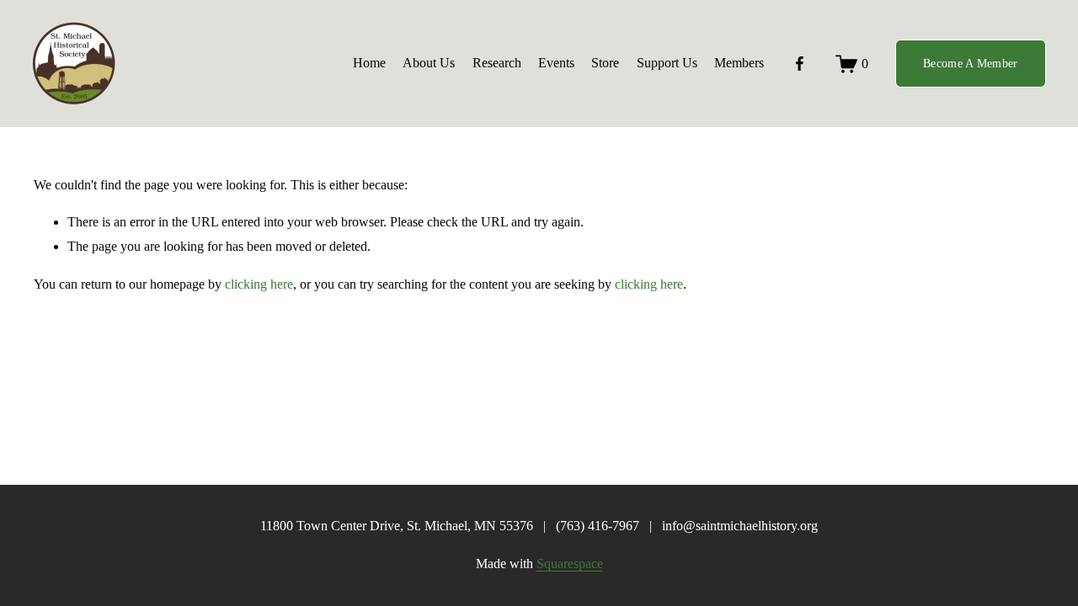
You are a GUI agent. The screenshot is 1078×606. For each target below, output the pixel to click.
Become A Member (970, 63)
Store (605, 63)
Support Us (667, 63)
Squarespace (569, 563)
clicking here (259, 284)
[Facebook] (799, 63)
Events (556, 63)
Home (369, 63)
